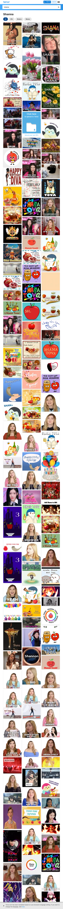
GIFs (11, 19)
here (23, 907)
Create (48, 2)
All (5, 19)
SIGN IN (54, 2)
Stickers (19, 19)
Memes (28, 19)
